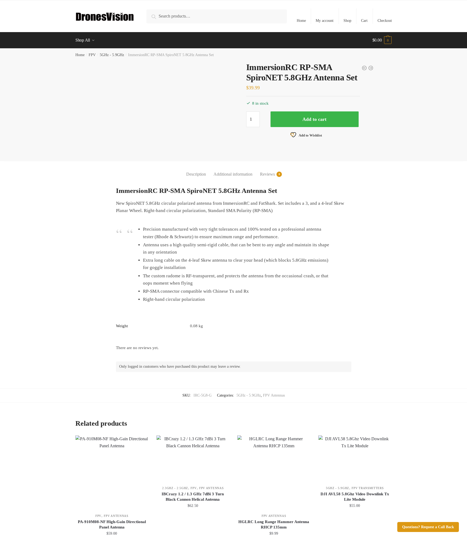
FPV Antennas (274, 395)
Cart (364, 21)
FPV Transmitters (367, 488)
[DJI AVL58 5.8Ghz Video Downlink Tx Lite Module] (354, 457)
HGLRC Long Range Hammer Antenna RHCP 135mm (273, 524)
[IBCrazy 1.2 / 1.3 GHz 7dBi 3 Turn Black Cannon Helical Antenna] (192, 457)
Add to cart (314, 119)
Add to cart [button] (111, 545)
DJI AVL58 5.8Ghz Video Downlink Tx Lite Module (355, 497)
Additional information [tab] (233, 174)
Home (301, 21)
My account (324, 21)
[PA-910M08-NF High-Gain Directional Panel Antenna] (111, 471)
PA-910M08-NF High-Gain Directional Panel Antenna (112, 524)
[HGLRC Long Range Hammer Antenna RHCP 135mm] (273, 471)
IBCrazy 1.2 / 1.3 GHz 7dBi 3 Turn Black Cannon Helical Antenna (193, 497)
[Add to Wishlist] (142, 442)
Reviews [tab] (267, 174)
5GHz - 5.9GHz (112, 55)
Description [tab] (196, 174)
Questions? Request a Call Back (428, 527)
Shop (347, 21)
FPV (92, 55)
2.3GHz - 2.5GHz (175, 488)
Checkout (385, 21)
